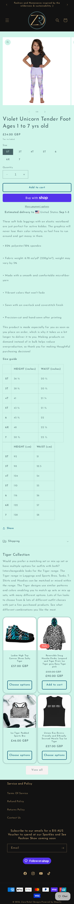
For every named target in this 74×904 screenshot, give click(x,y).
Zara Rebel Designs (31, 902)
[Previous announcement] (7, 5)
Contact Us (14, 817)
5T (44, 151)
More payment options (37, 206)
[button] (7, 20)
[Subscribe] (63, 848)
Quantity (8, 167)
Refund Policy (15, 801)
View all (37, 770)
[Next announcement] (67, 5)
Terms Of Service (17, 793)
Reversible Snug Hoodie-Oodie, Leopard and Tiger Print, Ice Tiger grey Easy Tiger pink (54, 661)
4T (32, 151)
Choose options (19, 685)
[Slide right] (45, 112)
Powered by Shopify (51, 902)
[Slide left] (29, 112)
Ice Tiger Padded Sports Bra (20, 734)
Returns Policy (16, 809)
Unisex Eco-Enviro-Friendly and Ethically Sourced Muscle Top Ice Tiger (54, 737)
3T (20, 151)
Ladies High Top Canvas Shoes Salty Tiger (19, 658)
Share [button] (10, 528)
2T (8, 151)
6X (8, 159)
